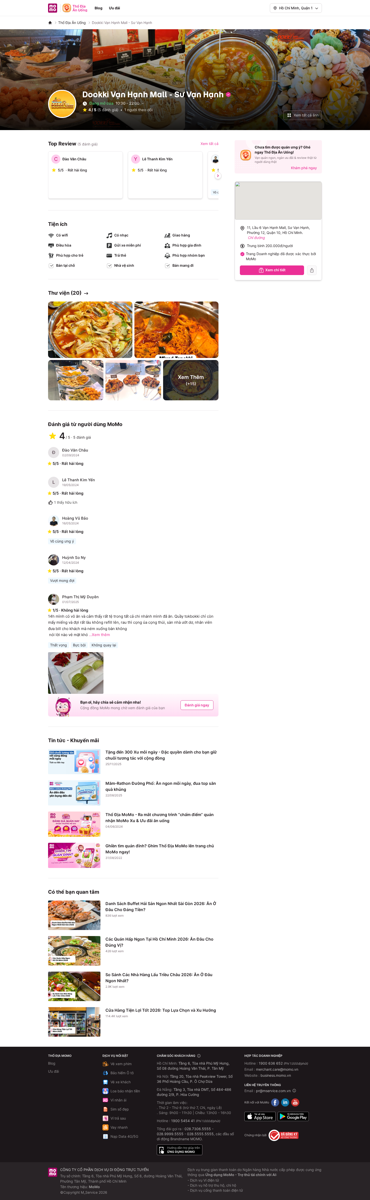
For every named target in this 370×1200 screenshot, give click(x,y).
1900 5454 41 (183, 1121)
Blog (98, 8)
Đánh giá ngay (197, 705)
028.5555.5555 (200, 1134)
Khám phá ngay (304, 168)
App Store (260, 1117)
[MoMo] (50, 23)
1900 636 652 (283, 1063)
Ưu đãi (114, 8)
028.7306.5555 (197, 1129)
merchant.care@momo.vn (277, 1069)
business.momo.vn (276, 1075)
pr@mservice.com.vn (273, 1091)
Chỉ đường (256, 237)
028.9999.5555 (170, 1134)
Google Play (293, 1117)
